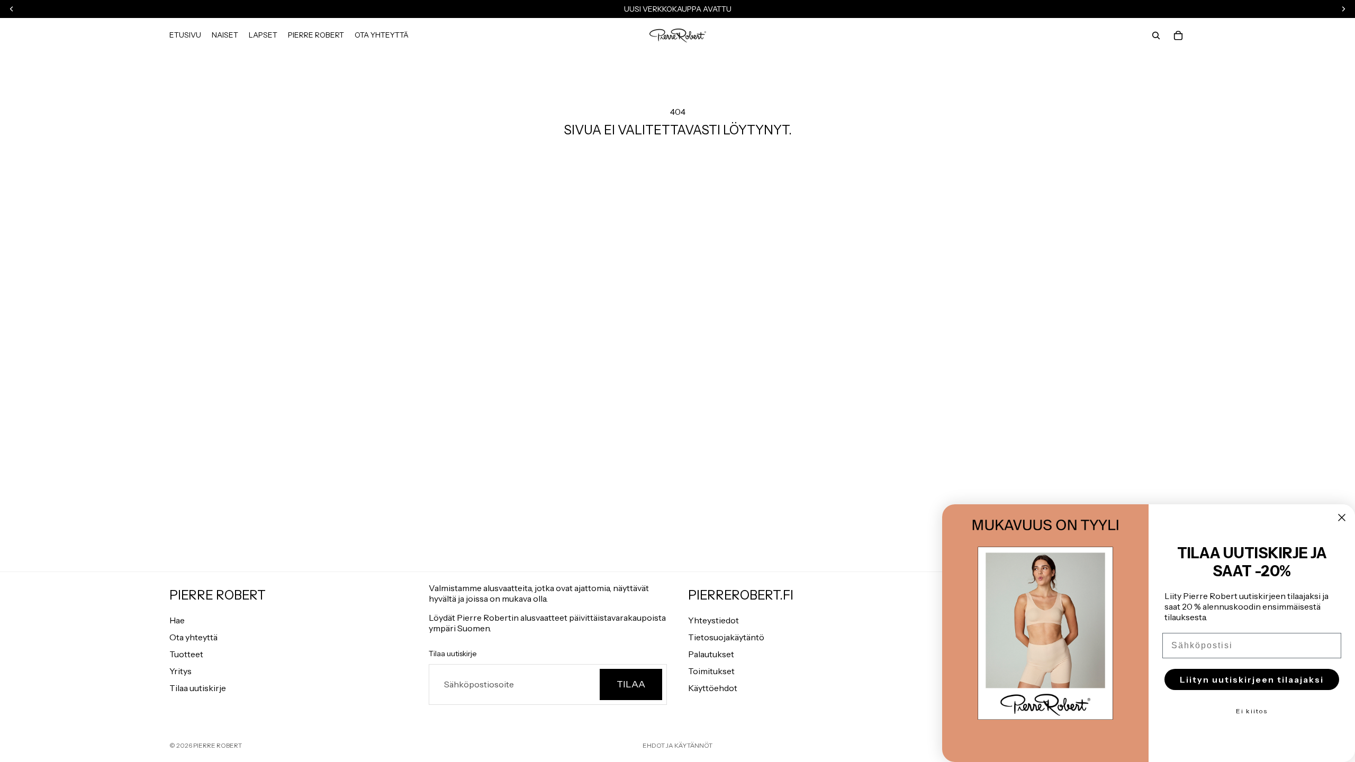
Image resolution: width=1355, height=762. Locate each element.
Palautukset (711, 654)
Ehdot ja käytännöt (677, 745)
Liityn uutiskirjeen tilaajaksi (1252, 679)
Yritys (180, 671)
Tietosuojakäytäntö (726, 637)
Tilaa (631, 684)
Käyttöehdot (712, 688)
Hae (177, 620)
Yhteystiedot (713, 620)
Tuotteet (186, 654)
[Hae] (1156, 35)
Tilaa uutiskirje (197, 688)
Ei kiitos (1252, 711)
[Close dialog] (1342, 517)
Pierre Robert (217, 745)
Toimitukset (711, 671)
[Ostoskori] (1178, 35)
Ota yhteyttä (193, 637)
